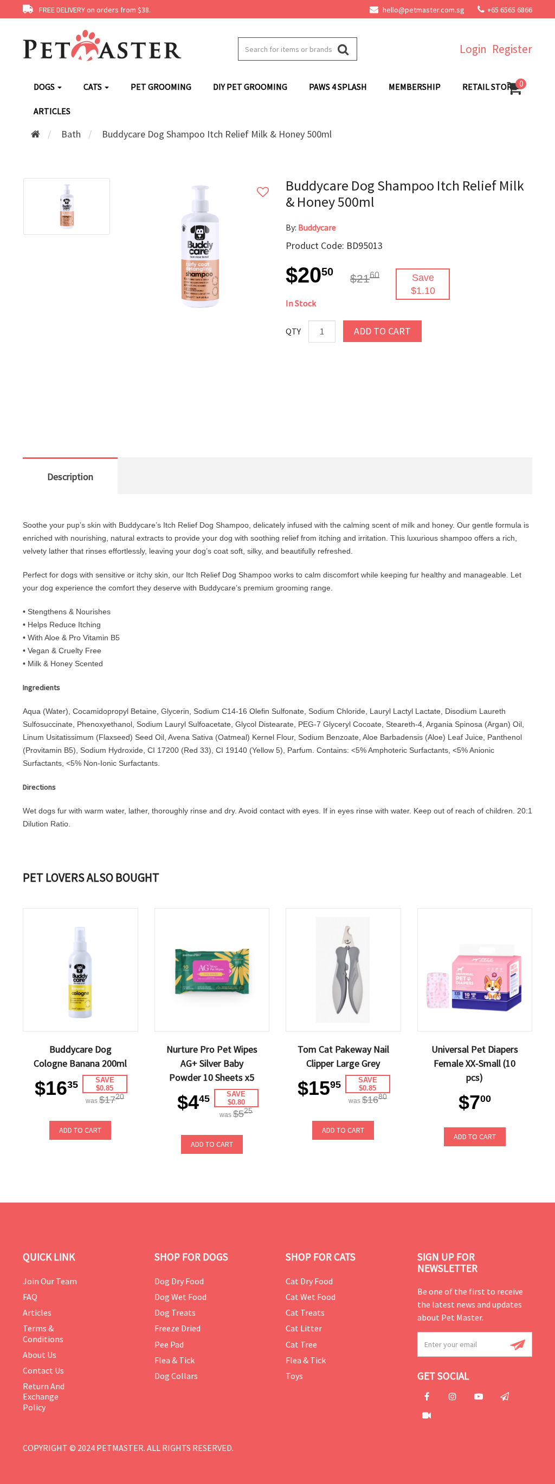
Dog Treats (175, 1312)
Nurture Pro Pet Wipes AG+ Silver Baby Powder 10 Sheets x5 (211, 1063)
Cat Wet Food (310, 1296)
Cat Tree (301, 1344)
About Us (39, 1354)
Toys (294, 1375)
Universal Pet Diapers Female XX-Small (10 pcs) (474, 1063)
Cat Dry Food (309, 1281)
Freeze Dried (177, 1328)
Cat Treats (305, 1312)
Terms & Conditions (43, 1333)
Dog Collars (176, 1375)
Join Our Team (50, 1281)
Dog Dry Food (179, 1281)
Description (70, 476)
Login (473, 49)
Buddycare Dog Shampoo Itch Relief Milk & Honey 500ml (217, 134)
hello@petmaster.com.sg (422, 10)
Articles (37, 1312)
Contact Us (43, 1370)
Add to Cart (382, 331)
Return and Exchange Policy (43, 1396)
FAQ (30, 1296)
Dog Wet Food (180, 1296)
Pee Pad (169, 1344)
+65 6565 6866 (509, 10)
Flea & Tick (174, 1360)
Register (512, 49)
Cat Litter (304, 1328)
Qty (293, 331)
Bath (71, 134)
